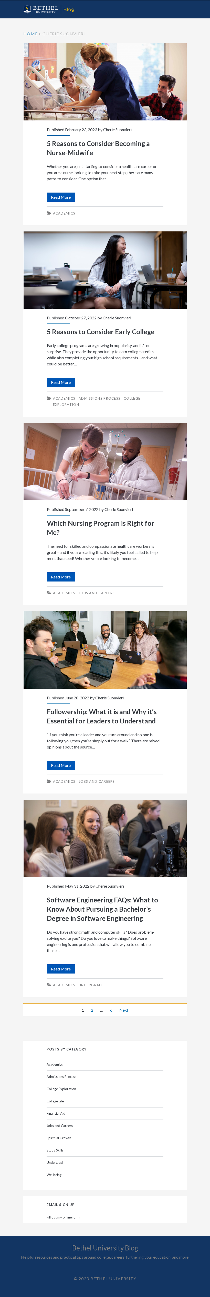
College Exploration (61, 1089)
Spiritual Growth (59, 1138)
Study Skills (55, 1150)
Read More (63, 198)
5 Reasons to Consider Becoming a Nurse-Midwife (105, 81)
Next (123, 1010)
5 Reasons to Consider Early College (105, 270)
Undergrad (90, 985)
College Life (55, 1101)
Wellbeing (54, 1175)
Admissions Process (99, 398)
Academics (64, 213)
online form (71, 1217)
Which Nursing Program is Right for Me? (105, 461)
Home (30, 33)
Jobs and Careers (97, 593)
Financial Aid (56, 1113)
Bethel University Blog (105, 1248)
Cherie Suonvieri (117, 129)
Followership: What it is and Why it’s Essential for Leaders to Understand (105, 650)
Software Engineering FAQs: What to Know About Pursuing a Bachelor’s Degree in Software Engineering (105, 838)
